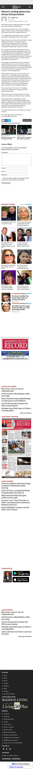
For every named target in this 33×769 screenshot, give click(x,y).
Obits (5, 688)
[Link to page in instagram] (9, 749)
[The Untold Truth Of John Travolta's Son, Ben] (8, 213)
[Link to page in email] (3, 120)
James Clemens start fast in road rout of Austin (16, 633)
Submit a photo (8, 729)
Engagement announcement (11, 737)
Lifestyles (6, 686)
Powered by (23, 293)
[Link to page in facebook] (6, 120)
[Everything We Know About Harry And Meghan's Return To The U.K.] (8, 234)
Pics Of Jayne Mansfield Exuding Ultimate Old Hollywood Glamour (24, 223)
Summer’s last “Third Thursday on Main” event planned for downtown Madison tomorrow (15, 502)
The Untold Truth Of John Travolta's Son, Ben (8, 222)
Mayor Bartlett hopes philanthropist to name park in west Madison (16, 399)
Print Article (27, 120)
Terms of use (7, 724)
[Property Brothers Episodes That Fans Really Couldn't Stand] (24, 234)
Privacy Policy (7, 758)
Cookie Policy (16, 758)
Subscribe (6, 716)
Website (4, 175)
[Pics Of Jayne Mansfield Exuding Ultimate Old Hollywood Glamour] (24, 213)
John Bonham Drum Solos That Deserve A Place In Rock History (23, 287)
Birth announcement (9, 732)
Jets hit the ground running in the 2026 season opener (14, 404)
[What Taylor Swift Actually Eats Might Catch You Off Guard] (8, 277)
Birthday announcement (10, 735)
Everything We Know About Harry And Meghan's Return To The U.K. (8, 245)
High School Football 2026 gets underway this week (13, 496)
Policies (6, 721)
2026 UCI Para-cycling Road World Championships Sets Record (15, 491)
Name (3, 168)
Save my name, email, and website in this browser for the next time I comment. (15, 179)
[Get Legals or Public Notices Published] (15, 359)
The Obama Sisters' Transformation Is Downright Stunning (23, 266)
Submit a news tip (9, 727)
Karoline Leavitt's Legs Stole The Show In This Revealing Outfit (21, 308)
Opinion (6, 683)
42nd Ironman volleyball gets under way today (24, 138)
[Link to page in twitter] (9, 120)
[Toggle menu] (3, 7)
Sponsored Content (9, 694)
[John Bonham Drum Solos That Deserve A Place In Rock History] (24, 277)
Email (3, 171)
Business (6, 691)
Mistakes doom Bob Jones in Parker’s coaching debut (16, 409)
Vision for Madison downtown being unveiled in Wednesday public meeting (15, 485)
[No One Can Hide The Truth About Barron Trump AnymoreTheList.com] (5, 297)
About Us (6, 714)
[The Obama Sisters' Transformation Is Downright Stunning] (24, 256)
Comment (5, 152)
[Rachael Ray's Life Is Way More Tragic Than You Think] (8, 256)
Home (5, 675)
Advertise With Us (9, 719)
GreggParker (14, 17)
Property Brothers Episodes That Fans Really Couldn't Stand (23, 244)
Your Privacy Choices (22, 764)
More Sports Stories (24, 636)
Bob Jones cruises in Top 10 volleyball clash (8, 138)
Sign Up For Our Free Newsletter (13, 743)
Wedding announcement (11, 740)
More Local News (25, 413)
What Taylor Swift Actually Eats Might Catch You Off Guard (7, 287)
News (5, 678)
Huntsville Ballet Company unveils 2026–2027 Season (15, 508)
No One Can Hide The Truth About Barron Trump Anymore (20, 299)
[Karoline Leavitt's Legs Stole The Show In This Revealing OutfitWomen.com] (5, 307)
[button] (29, 6)
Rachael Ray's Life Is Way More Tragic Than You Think (8, 266)
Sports (5, 680)
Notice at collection (16, 767)
